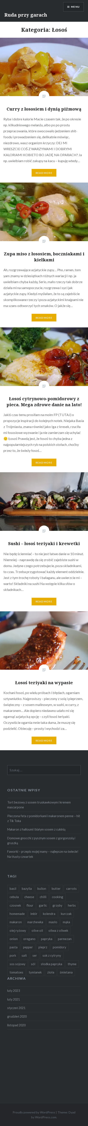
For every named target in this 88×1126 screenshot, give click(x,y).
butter (56, 888)
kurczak (66, 914)
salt (24, 955)
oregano (29, 939)
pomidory (59, 947)
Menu (75, 6)
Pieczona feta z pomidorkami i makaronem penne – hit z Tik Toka (43, 818)
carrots (71, 888)
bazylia (27, 888)
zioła (50, 972)
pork (13, 955)
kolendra (49, 914)
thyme (72, 964)
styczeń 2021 (16, 1008)
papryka (46, 939)
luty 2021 (13, 999)
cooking (57, 897)
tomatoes (16, 972)
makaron (16, 922)
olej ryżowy (18, 930)
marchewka (35, 922)
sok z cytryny (52, 955)
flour (29, 905)
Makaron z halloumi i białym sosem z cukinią (36, 829)
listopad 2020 (16, 1025)
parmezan (65, 939)
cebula (14, 897)
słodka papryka (51, 964)
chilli (43, 897)
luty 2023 (13, 990)
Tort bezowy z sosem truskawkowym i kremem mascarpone (39, 805)
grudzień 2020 (17, 1016)
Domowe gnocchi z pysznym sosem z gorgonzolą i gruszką (41, 840)
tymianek (35, 972)
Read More (44, 172)
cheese (29, 897)
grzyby (57, 905)
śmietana (66, 972)
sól (33, 964)
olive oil (37, 930)
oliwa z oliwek (58, 930)
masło (53, 922)
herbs (72, 905)
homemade (17, 914)
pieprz (42, 947)
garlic (43, 905)
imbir (33, 914)
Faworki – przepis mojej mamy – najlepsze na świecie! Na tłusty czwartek (42, 854)
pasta (14, 947)
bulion (41, 888)
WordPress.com (45, 1117)
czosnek (15, 905)
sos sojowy (17, 964)
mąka (66, 922)
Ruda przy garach (25, 15)
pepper (28, 947)
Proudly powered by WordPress (34, 1112)
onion (14, 939)
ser (34, 955)
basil (13, 888)
